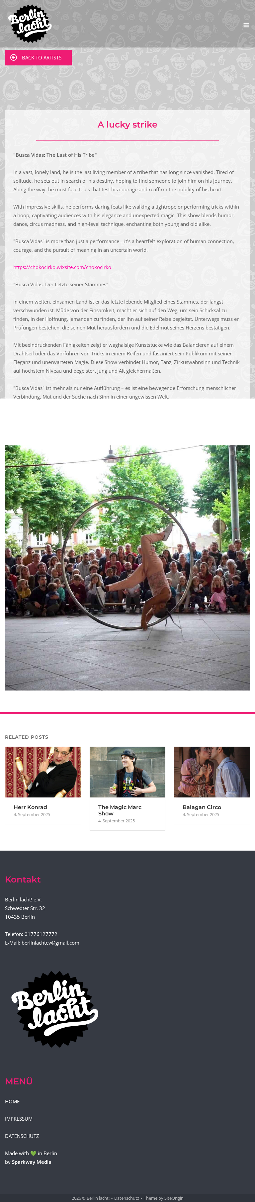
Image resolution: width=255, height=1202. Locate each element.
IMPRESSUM (19, 1118)
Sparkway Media (31, 1161)
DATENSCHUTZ (22, 1136)
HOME (12, 1101)
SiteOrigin (174, 1198)
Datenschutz (126, 1198)
